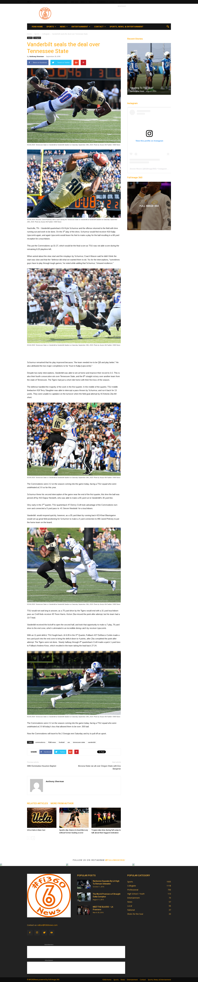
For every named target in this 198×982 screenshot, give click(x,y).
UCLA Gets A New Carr (36, 830)
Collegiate (37, 38)
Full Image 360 (134, 177)
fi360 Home (74, 2)
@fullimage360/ (115, 860)
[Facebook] (29, 932)
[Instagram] (37, 932)
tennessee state (79, 742)
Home (29, 34)
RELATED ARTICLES (37, 803)
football (62, 742)
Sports (83, 2)
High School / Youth (136, 893)
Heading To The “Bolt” (142, 87)
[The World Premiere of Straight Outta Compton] (84, 897)
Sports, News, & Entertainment (129, 2)
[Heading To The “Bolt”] (149, 70)
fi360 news (52, 742)
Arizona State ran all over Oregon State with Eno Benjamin (99, 767)
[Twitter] (44, 932)
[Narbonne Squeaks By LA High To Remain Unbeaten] (84, 884)
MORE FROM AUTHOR (62, 803)
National (131, 910)
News (91, 2)
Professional (132, 889)
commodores (40, 742)
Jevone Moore (136, 169)
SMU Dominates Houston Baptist (41, 766)
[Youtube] (51, 932)
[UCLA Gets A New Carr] (41, 818)
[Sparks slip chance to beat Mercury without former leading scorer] (74, 818)
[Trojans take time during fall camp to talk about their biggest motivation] (106, 818)
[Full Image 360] (149, 206)
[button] (167, 26)
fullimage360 (150, 169)
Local (129, 906)
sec (68, 742)
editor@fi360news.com (47, 925)
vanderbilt (91, 742)
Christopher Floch (137, 91)
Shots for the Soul (135, 914)
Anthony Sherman (36, 56)
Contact (112, 2)
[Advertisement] (122, 14)
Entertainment (101, 2)
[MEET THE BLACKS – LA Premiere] (83, 910)
